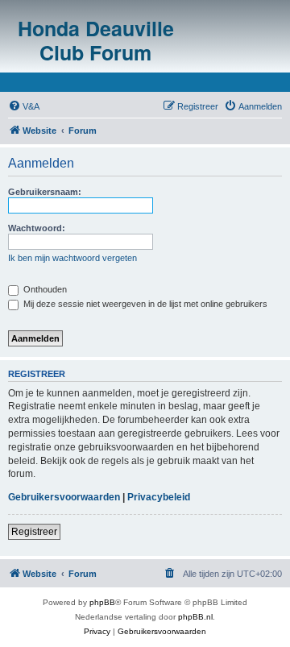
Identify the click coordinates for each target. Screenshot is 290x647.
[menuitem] (23, 106)
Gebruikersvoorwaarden (64, 497)
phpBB (102, 602)
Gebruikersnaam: (44, 192)
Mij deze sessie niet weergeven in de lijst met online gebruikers (144, 304)
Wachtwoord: (36, 228)
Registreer (34, 531)
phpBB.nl (195, 616)
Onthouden (44, 289)
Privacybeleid (158, 497)
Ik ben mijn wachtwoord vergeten (72, 258)
